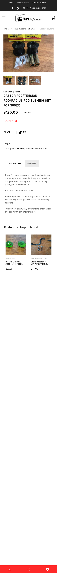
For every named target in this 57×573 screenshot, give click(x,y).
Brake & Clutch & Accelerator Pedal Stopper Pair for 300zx (14, 265)
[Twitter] (20, 132)
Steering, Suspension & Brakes (31, 148)
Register (42, 8)
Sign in (35, 8)
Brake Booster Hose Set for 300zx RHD (40, 263)
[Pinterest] (24, 132)
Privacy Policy (23, 3)
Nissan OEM (10, 259)
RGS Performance (39, 259)
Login (11, 3)
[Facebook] (12, 8)
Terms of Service (39, 3)
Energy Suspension (11, 92)
